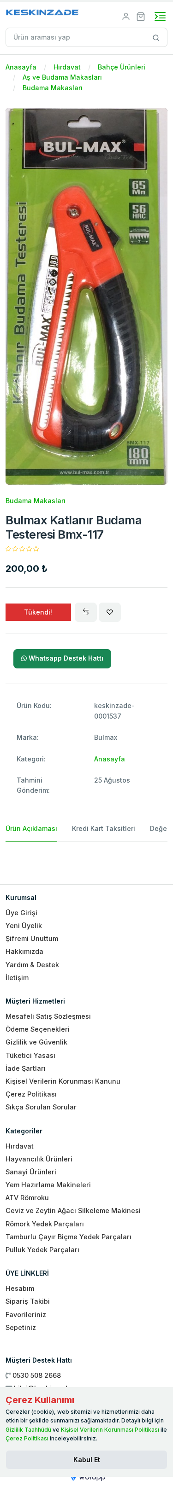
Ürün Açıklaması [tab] (31, 828)
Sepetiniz (21, 1327)
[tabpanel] (86, 859)
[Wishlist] (110, 612)
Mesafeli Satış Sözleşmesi (48, 1016)
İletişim (17, 977)
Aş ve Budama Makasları (62, 77)
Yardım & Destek (32, 965)
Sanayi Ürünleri (31, 1172)
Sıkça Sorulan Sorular (41, 1107)
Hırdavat (67, 67)
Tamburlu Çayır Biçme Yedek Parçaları (68, 1237)
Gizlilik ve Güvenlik (36, 1042)
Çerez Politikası (31, 1094)
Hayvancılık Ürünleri (39, 1159)
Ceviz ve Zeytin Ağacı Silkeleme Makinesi (73, 1210)
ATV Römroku (27, 1198)
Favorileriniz (26, 1314)
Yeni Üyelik (24, 925)
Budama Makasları (53, 88)
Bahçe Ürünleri (121, 67)
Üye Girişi (21, 913)
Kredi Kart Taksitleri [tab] (103, 828)
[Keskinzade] (43, 14)
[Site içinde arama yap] (156, 37)
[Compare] (86, 612)
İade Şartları (26, 1068)
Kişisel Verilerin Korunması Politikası (110, 1429)
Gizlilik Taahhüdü (28, 1429)
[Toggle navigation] (160, 16)
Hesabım (20, 1288)
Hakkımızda (24, 951)
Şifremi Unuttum (32, 938)
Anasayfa (21, 67)
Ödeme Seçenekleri (38, 1029)
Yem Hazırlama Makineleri (48, 1185)
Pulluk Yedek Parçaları (42, 1250)
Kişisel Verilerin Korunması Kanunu (63, 1081)
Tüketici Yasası (30, 1055)
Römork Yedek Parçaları (45, 1224)
